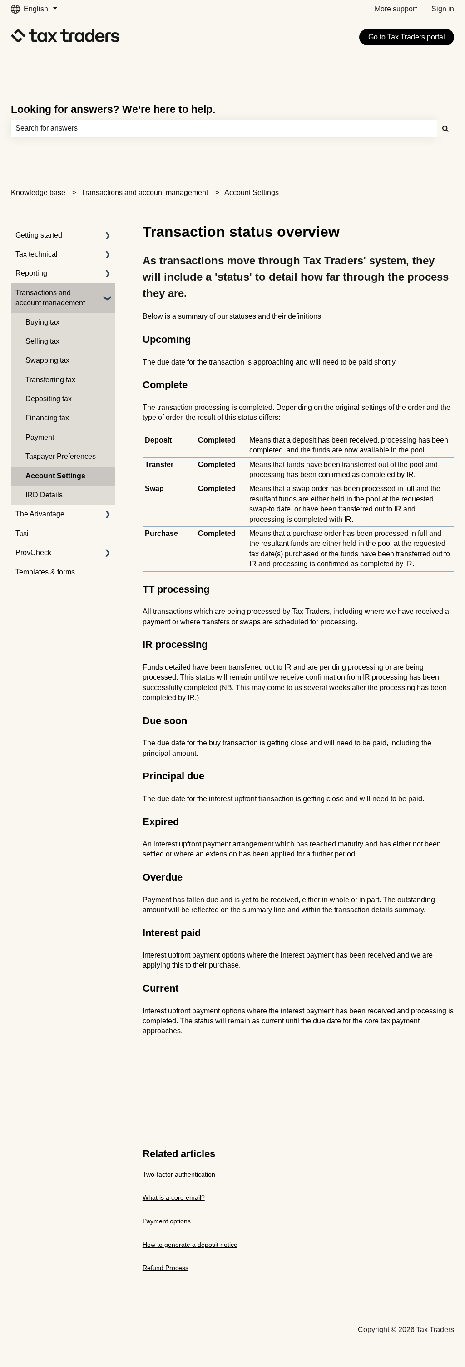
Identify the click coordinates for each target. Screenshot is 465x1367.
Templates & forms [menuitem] (45, 572)
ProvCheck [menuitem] (33, 552)
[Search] (445, 128)
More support (396, 9)
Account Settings (251, 192)
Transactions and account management (144, 192)
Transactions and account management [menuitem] (50, 297)
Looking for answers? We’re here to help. (113, 109)
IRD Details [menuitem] (44, 495)
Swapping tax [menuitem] (47, 360)
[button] (107, 236)
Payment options (167, 1221)
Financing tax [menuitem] (47, 418)
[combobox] (224, 128)
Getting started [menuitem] (38, 235)
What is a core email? (174, 1197)
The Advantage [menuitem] (39, 514)
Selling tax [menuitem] (42, 341)
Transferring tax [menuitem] (50, 380)
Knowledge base (38, 192)
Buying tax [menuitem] (42, 322)
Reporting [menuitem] (31, 273)
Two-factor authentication (179, 1174)
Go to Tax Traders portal (406, 37)
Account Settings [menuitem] (55, 476)
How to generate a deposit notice (190, 1244)
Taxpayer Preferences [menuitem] (60, 456)
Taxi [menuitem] (22, 533)
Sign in (442, 9)
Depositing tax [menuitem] (48, 399)
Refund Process (165, 1267)
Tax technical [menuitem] (36, 254)
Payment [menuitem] (39, 437)
